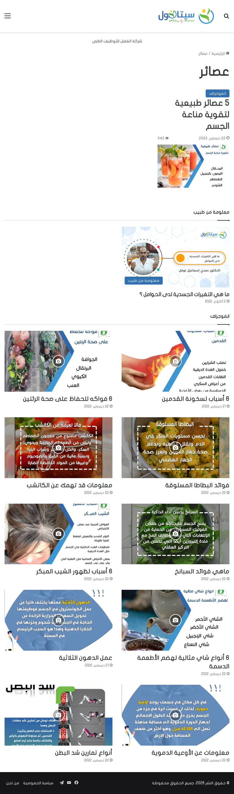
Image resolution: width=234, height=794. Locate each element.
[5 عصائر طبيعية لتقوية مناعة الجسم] (193, 166)
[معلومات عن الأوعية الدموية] (175, 715)
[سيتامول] (186, 16)
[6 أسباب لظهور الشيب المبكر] (58, 534)
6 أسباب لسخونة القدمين (195, 399)
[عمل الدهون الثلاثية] (58, 620)
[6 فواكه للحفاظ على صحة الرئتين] (58, 361)
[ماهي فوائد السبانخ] (175, 534)
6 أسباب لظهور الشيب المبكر (74, 571)
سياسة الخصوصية (38, 783)
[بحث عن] (226, 18)
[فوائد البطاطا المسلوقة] (175, 447)
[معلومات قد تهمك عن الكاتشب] (58, 447)
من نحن (12, 783)
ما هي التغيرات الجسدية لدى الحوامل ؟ (184, 294)
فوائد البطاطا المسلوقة (197, 485)
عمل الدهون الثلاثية (85, 658)
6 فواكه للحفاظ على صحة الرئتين (67, 399)
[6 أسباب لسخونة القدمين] (175, 361)
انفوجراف (217, 93)
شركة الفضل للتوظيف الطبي (117, 41)
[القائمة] (8, 18)
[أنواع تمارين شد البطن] (58, 715)
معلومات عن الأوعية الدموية (190, 753)
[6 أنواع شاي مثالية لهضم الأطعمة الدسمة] (175, 620)
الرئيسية (218, 53)
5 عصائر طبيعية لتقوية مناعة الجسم (202, 115)
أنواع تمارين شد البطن (83, 753)
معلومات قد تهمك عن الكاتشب (69, 485)
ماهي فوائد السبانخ (202, 571)
